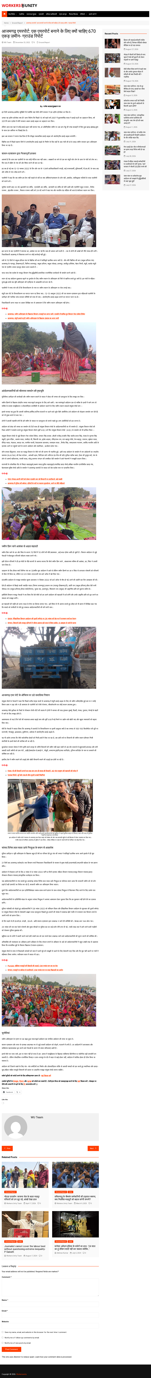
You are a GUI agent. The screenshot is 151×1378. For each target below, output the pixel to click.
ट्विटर (21, 1081)
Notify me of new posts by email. (18, 1343)
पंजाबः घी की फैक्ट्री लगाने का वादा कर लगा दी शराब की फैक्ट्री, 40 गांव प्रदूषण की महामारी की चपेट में (43, 771)
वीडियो (82, 14)
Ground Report (44, 42)
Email (5, 1311)
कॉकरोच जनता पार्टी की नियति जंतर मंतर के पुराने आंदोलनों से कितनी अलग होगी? (134, 103)
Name (5, 1300)
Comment (7, 1277)
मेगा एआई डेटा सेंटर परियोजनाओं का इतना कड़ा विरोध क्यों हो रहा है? (134, 149)
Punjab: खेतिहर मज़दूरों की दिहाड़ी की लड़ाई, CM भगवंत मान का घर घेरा (33, 966)
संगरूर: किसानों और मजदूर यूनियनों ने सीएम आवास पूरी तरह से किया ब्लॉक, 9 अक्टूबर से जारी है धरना (42, 623)
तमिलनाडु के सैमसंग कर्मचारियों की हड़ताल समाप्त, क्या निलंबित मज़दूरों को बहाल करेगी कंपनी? (75, 1198)
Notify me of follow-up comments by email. (22, 1338)
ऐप (24, 1084)
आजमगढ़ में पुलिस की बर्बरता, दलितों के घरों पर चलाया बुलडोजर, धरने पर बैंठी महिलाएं (36, 483)
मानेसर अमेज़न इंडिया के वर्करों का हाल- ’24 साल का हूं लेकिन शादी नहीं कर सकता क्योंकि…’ (75, 1247)
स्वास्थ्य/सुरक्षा (31, 14)
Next (92, 1148)
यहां (79, 1081)
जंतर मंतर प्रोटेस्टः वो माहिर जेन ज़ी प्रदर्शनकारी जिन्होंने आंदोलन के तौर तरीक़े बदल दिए (134, 135)
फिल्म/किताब (73, 14)
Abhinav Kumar (62, 1253)
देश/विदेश (11, 14)
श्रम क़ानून (63, 14)
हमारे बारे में (92, 14)
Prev (8, 1148)
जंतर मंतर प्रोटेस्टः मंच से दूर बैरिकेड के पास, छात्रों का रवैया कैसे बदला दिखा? (134, 89)
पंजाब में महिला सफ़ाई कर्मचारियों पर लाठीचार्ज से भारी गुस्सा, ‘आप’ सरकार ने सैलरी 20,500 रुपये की (135, 164)
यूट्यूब (29, 1081)
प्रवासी (41, 14)
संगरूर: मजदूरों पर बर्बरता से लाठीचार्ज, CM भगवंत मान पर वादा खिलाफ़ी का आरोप (35, 970)
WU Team (7, 42)
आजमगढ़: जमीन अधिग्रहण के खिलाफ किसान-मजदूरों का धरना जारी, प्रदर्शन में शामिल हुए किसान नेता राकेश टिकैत (46, 314)
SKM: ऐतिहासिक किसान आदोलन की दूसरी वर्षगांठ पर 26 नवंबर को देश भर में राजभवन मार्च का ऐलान (42, 618)
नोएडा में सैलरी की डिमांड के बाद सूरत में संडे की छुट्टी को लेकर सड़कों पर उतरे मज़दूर (134, 57)
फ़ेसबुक (15, 1081)
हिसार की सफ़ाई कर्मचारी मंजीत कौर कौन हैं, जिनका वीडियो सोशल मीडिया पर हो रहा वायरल (135, 42)
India (70, 1192)
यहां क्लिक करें (46, 1075)
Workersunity (21, 1374)
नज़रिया (21, 14)
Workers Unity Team (14, 1203)
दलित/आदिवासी (51, 14)
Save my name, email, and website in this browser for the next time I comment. (36, 1332)
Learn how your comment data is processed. (53, 1357)
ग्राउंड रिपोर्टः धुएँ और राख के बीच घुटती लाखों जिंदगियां (26, 775)
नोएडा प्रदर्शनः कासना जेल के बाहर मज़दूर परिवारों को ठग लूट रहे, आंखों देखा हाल (22, 1198)
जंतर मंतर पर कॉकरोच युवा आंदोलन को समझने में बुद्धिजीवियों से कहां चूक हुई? (135, 178)
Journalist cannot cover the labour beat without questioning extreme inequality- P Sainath (24, 1249)
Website (5, 1322)
